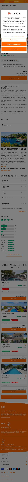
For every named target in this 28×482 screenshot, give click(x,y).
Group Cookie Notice (19, 36)
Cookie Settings (14, 40)
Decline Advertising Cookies (14, 44)
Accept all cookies (14, 49)
